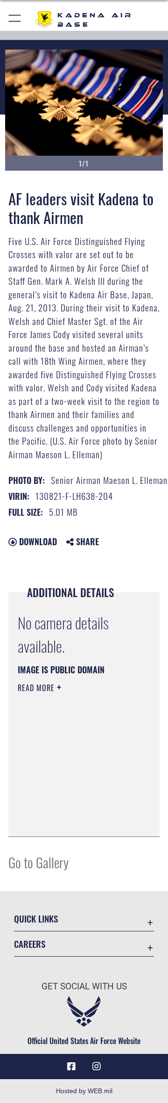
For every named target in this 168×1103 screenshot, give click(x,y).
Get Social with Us (84, 986)
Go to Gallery (38, 862)
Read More (37, 687)
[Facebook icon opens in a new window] (71, 1067)
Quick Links (36, 918)
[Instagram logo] (97, 1067)
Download (37, 541)
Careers (29, 944)
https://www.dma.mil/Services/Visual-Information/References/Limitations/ (74, 819)
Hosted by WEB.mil (84, 1091)
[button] (15, 20)
